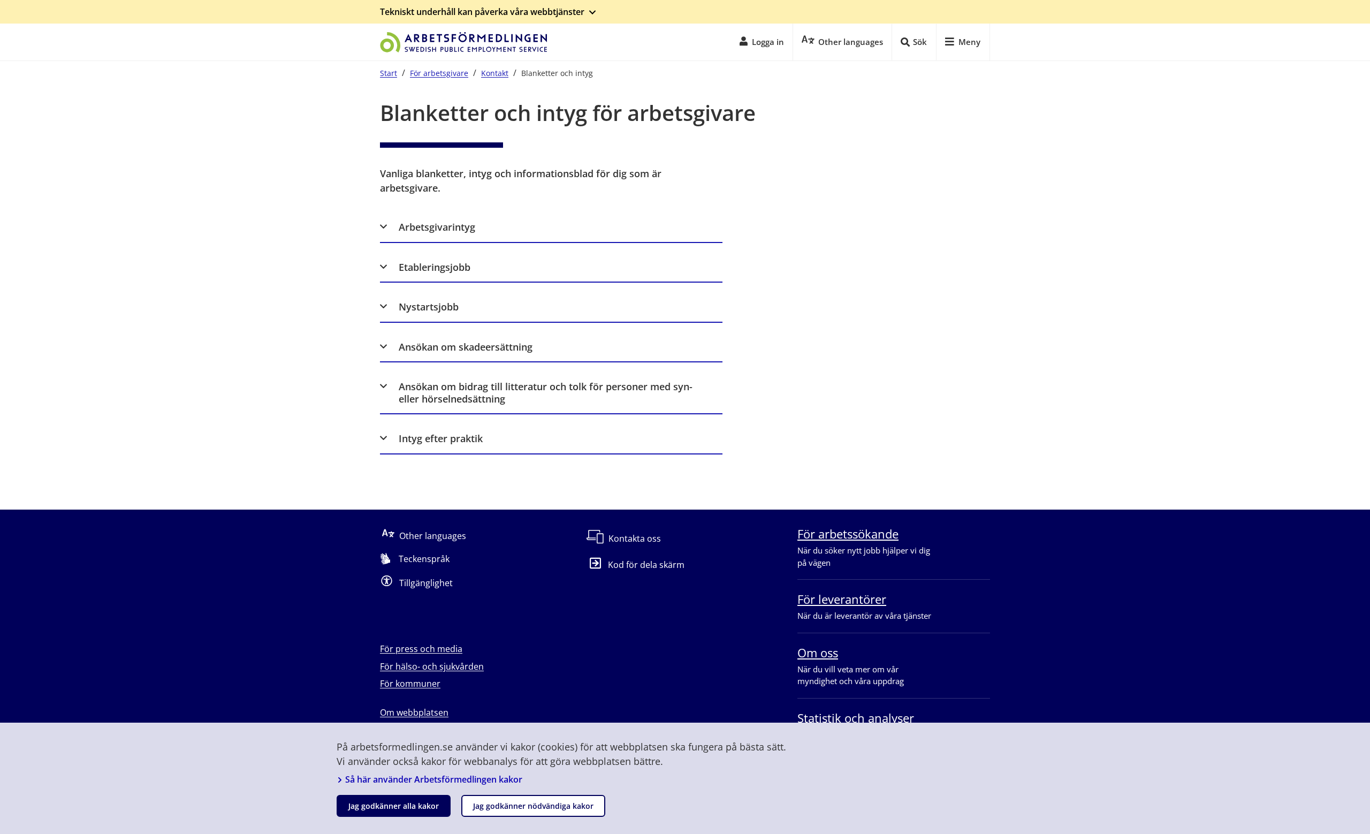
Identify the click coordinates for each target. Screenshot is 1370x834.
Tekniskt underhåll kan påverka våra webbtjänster (482, 12)
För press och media (421, 649)
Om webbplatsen (414, 712)
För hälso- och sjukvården (432, 666)
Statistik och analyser (855, 718)
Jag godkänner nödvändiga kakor (533, 806)
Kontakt (494, 73)
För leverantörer (841, 599)
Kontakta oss (634, 538)
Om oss (817, 653)
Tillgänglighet (426, 583)
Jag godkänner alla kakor (393, 806)
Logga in (768, 41)
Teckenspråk (424, 559)
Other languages (432, 536)
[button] (551, 227)
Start (388, 73)
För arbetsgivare (439, 73)
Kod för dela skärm (646, 565)
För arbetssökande (848, 534)
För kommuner (410, 683)
